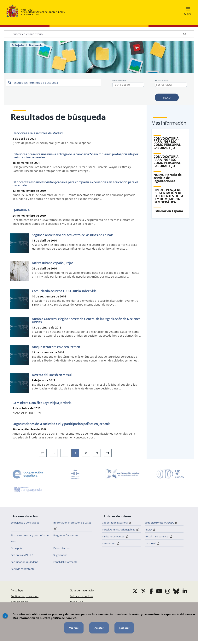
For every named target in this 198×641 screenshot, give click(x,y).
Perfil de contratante (22, 569)
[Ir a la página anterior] (42, 453)
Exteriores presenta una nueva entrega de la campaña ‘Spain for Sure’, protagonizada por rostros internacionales (75, 155)
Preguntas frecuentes (65, 535)
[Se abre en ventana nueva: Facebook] (151, 591)
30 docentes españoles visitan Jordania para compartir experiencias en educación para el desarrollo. (75, 183)
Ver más (74, 627)
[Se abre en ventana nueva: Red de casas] (170, 474)
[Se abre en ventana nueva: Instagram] (167, 591)
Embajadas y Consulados (25, 522)
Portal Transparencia (157, 536)
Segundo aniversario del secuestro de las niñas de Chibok (72, 235)
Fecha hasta (161, 80)
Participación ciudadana (24, 562)
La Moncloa (109, 543)
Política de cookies (81, 596)
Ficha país (16, 548)
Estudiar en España (168, 211)
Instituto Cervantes (113, 536)
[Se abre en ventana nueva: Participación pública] (123, 474)
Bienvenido (35, 45)
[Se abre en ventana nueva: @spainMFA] (143, 591)
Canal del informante (65, 562)
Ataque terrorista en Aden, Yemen (56, 347)
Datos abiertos (61, 548)
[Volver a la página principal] (37, 11)
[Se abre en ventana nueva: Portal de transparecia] (27, 489)
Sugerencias (60, 555)
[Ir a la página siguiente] (107, 453)
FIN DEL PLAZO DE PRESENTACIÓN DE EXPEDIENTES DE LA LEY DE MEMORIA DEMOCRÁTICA (168, 196)
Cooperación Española (115, 522)
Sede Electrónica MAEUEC (159, 522)
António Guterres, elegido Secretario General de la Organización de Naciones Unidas (86, 320)
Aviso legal (17, 590)
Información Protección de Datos (72, 522)
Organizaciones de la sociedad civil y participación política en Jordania (61, 424)
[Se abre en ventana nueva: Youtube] (159, 591)
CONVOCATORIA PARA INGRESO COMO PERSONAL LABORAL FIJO (167, 143)
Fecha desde (119, 80)
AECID (148, 529)
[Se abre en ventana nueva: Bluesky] (176, 591)
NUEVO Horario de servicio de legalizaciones (168, 178)
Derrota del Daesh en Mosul (51, 375)
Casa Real (150, 543)
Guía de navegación (82, 590)
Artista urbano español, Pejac (52, 263)
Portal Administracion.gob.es (119, 529)
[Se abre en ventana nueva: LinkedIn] (185, 591)
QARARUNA (21, 210)
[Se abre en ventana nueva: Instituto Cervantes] (75, 474)
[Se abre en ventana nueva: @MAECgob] (135, 591)
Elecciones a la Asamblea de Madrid (38, 133)
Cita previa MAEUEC (22, 555)
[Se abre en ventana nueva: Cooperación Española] (27, 474)
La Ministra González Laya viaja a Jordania (42, 403)
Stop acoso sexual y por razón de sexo (30, 538)
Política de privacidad (24, 596)
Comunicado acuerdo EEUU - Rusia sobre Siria (64, 291)
